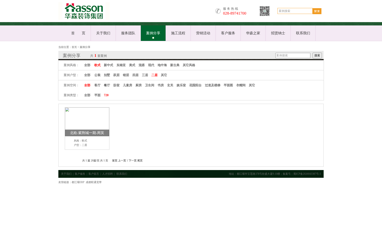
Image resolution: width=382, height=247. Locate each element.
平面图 (228, 85)
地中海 (162, 65)
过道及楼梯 (212, 85)
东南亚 (121, 65)
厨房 (139, 85)
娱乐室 (181, 85)
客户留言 (93, 173)
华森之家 (253, 33)
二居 (154, 75)
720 (106, 95)
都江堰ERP (78, 182)
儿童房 (127, 85)
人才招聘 (107, 173)
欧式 (97, 65)
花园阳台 (195, 85)
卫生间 (149, 85)
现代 (151, 65)
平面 (97, 95)
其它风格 (189, 65)
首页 (74, 47)
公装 (97, 75)
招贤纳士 (278, 33)
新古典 (175, 65)
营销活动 (203, 33)
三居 (145, 75)
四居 (135, 75)
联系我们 (303, 33)
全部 (87, 65)
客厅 (97, 85)
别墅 (107, 75)
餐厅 (107, 85)
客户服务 (228, 33)
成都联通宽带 (94, 182)
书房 (161, 85)
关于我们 (103, 33)
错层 (126, 75)
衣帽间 (241, 85)
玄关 (170, 85)
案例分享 (153, 33)
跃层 (116, 75)
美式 (132, 65)
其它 (164, 75)
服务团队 (128, 33)
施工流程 (178, 33)
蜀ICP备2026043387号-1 (307, 173)
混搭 (142, 65)
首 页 (78, 33)
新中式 (108, 65)
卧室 (116, 85)
